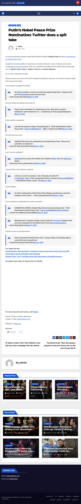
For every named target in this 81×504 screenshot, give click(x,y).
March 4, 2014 (33, 97)
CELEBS (52, 500)
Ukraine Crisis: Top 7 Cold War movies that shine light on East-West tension (33, 256)
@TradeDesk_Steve (22, 178)
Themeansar (4, 499)
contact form (13, 479)
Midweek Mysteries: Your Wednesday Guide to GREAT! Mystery (58, 451)
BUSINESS (66, 500)
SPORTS (68, 496)
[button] (74, 13)
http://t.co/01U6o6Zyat (32, 129)
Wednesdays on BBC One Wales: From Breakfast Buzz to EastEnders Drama (20, 429)
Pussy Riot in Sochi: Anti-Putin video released (22, 254)
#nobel (22, 94)
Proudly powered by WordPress (10, 497)
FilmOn (35, 312)
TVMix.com (17, 324)
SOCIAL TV (75, 500)
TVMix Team (24, 432)
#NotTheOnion (63, 210)
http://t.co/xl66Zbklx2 (65, 178)
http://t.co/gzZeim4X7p (57, 223)
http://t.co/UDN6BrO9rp (49, 210)
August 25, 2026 (12, 432)
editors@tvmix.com (23, 319)
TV (56, 496)
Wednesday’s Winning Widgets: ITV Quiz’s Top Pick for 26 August (18, 451)
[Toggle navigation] (38, 13)
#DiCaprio (67, 159)
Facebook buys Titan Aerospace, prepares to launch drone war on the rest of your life (37, 251)
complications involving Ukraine (16, 66)
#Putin (19, 92)
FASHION (76, 496)
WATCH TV (49, 496)
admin (20, 46)
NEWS (18, 25)
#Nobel (17, 159)
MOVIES (61, 496)
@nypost (57, 220)
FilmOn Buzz (12, 25)
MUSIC (59, 500)
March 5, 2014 (20, 114)
